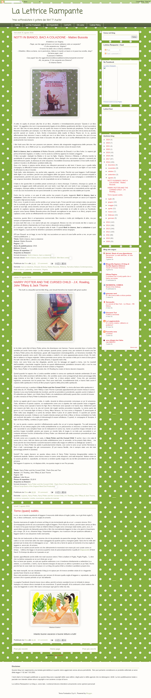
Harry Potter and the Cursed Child (50, 496)
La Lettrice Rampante (47, 11)
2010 (108, 238)
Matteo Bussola (53, 267)
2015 (108, 222)
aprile (110, 208)
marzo (110, 212)
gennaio (111, 218)
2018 (108, 156)
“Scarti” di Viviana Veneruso (115, 268)
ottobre (111, 171)
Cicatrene (109, 333)
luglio (110, 199)
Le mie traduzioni (33, 25)
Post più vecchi (89, 649)
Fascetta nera (111, 332)
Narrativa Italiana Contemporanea (79, 267)
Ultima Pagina (111, 274)
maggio (111, 205)
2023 (108, 143)
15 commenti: (43, 492)
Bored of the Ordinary (113, 287)
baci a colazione (27, 267)
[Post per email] (51, 263)
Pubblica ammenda (112, 314)
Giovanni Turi (111, 313)
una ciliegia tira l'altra (114, 340)
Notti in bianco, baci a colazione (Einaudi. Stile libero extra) (47, 258)
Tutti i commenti (112, 54)
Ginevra (44, 267)
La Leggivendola (113, 321)
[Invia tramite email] (56, 263)
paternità (28, 269)
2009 (108, 241)
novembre (112, 168)
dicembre (111, 165)
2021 (108, 146)
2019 (108, 152)
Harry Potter (32, 496)
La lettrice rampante (21, 498)
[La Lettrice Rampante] (110, 100)
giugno (111, 202)
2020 (108, 149)
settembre (112, 174)
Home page (55, 649)
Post (108, 50)
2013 (108, 229)
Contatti (67, 25)
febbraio (111, 215)
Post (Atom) (58, 655)
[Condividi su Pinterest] (65, 263)
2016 (108, 162)
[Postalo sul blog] (58, 263)
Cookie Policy (95, 25)
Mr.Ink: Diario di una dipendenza (119, 253)
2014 (108, 225)
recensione (37, 269)
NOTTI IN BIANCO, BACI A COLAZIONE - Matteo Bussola (51, 37)
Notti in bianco (19, 269)
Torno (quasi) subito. (26, 510)
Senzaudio (110, 302)
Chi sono (80, 25)
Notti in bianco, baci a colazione (39, 255)
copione (24, 496)
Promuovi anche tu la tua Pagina (112, 101)
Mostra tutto (133, 347)
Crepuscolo (84, 550)
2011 (108, 235)
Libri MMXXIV (110, 342)
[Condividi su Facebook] (63, 263)
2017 (108, 159)
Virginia (45, 269)
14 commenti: (43, 640)
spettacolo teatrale (52, 498)
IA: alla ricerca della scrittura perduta (118, 295)
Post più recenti (21, 649)
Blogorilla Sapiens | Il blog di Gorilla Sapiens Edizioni (117, 265)
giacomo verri (111, 293)
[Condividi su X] (60, 263)
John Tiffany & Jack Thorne (84, 496)
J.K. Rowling (68, 496)
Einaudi (37, 267)
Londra (32, 498)
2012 (108, 232)
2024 (108, 140)
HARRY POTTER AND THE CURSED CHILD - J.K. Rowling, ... (118, 190)
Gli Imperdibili (52, 25)
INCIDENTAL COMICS (114, 285)
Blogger (89, 693)
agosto (111, 178)
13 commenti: (43, 263)
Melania (63, 267)
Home (17, 25)
